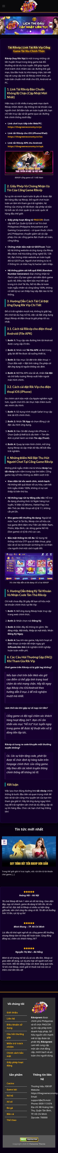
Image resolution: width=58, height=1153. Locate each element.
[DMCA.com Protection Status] (29, 1139)
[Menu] (3, 6)
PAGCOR (38, 219)
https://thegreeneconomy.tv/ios (25, 136)
